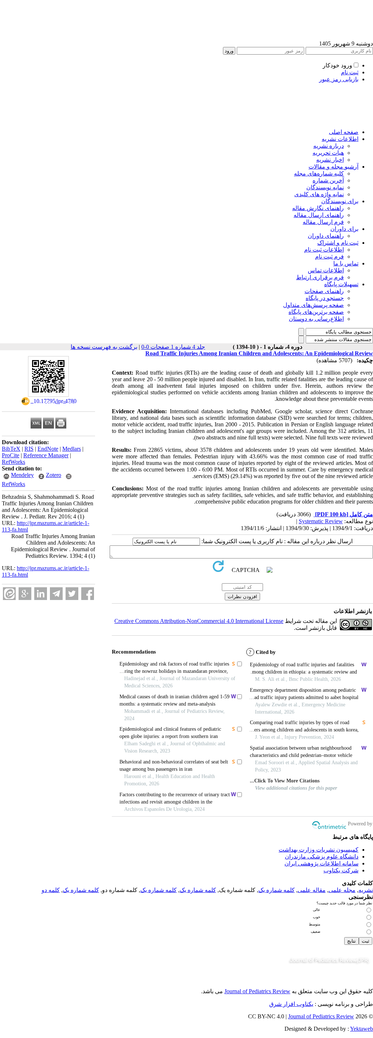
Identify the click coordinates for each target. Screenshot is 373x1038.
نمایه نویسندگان (325, 187)
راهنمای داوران (326, 236)
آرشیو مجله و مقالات (333, 166)
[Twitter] (72, 593)
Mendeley (22, 475)
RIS (29, 449)
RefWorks (13, 462)
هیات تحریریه (328, 153)
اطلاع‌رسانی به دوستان (316, 319)
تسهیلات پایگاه (341, 284)
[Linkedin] (40, 593)
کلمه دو (51, 890)
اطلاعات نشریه (340, 139)
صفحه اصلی (343, 132)
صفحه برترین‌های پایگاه (316, 312)
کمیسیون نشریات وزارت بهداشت (318, 849)
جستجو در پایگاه (325, 298)
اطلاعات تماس (326, 270)
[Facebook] (87, 593)
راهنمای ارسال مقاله (319, 215)
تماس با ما (345, 263)
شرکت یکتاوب (340, 870)
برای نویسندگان (339, 201)
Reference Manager (45, 455)
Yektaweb (361, 1029)
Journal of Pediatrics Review (257, 991)
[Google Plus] (25, 593)
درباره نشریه (328, 146)
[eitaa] (9, 593)
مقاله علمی (312, 890)
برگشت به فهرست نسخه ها (104, 347)
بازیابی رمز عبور (338, 79)
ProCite (10, 455)
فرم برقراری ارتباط (320, 277)
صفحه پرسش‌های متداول (313, 305)
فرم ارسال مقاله (323, 222)
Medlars (71, 449)
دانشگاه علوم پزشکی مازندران (321, 856)
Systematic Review (321, 521)
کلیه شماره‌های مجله (319, 173)
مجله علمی (342, 890)
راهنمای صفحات (324, 291)
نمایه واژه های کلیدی (319, 194)
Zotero (53, 475)
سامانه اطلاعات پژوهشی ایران (321, 863)
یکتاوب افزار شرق (291, 1004)
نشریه (365, 890)
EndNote (48, 449)
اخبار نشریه (330, 160)
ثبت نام (349, 72)
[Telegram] (56, 593)
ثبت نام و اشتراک (337, 243)
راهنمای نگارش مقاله (318, 208)
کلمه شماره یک (276, 890)
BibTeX (11, 449)
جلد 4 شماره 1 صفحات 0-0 (173, 347)
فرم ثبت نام (329, 256)
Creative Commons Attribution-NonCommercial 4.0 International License (198, 621)
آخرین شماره (328, 180)
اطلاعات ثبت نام (324, 249)
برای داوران (344, 229)
